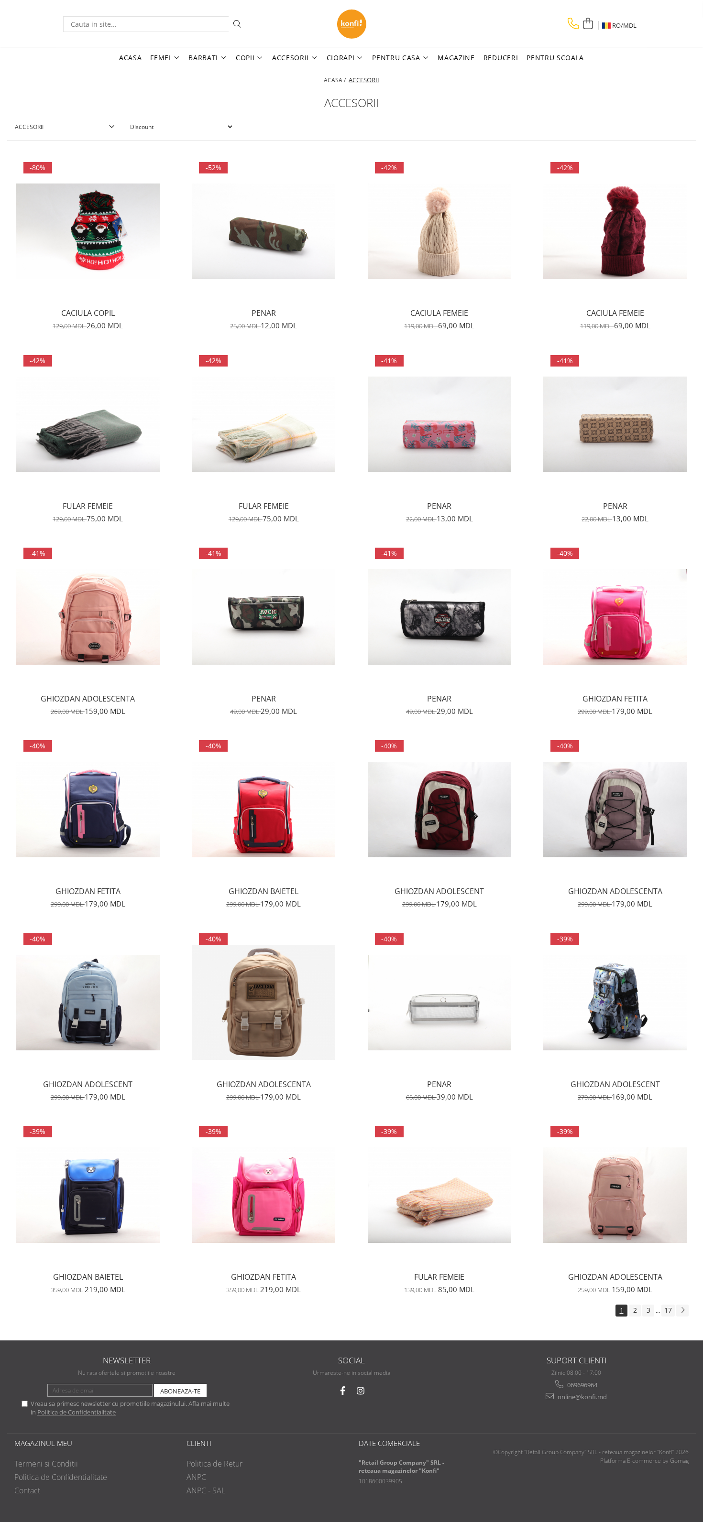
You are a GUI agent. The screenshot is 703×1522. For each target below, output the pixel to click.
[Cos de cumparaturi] (587, 24)
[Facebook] (342, 1390)
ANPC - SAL (206, 1490)
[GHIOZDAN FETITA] (615, 617)
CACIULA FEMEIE (439, 313)
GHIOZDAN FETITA (615, 698)
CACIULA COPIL (88, 313)
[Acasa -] (351, 24)
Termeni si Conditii (46, 1463)
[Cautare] (237, 24)
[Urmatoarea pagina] (682, 1311)
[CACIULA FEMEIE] (439, 231)
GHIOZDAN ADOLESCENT (439, 891)
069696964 (581, 1385)
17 (668, 1310)
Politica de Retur (214, 1463)
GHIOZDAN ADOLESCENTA (88, 698)
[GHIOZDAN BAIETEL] (263, 809)
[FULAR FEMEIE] (88, 424)
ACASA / (335, 80)
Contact (27, 1490)
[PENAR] (263, 231)
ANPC (196, 1477)
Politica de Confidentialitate (76, 1412)
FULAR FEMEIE (88, 506)
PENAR (264, 313)
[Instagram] (360, 1390)
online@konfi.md (581, 1396)
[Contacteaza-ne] (573, 24)
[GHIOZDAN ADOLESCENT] (439, 809)
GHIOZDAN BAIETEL (263, 891)
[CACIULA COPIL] (88, 231)
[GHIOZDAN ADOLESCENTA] (88, 617)
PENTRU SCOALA (555, 57)
